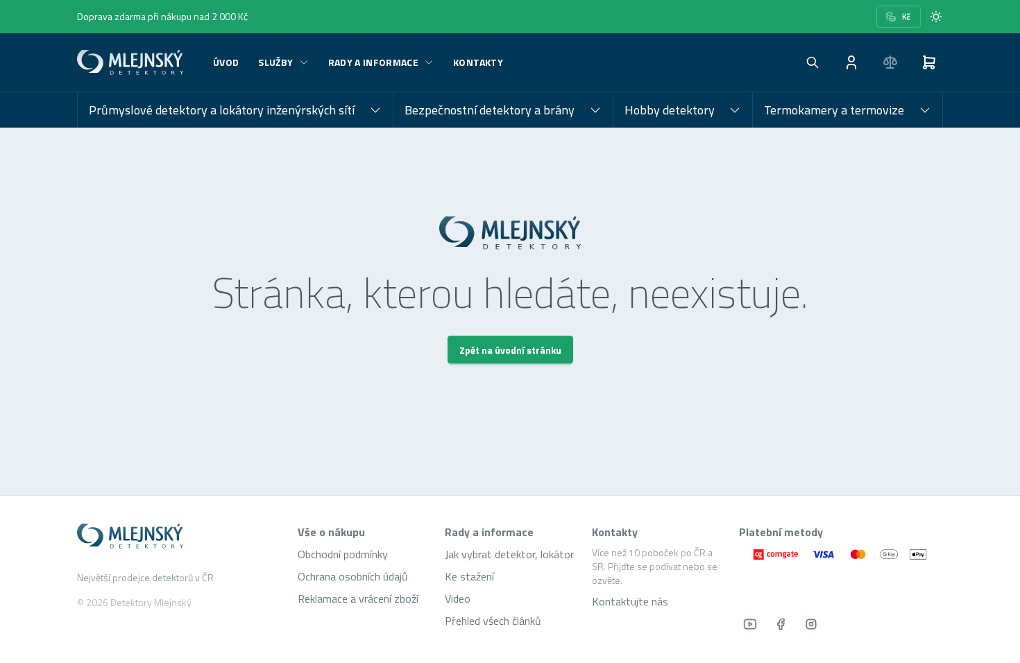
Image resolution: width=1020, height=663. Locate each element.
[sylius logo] (132, 62)
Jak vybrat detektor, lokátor (509, 554)
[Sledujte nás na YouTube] (750, 624)
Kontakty (478, 62)
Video (457, 598)
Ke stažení (469, 576)
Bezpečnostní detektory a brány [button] (490, 110)
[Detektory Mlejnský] (179, 536)
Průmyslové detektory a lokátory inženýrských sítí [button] (222, 110)
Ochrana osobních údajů (353, 576)
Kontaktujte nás (630, 601)
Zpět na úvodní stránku (510, 350)
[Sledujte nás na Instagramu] (811, 624)
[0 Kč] (929, 62)
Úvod (226, 62)
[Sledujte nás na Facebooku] (781, 624)
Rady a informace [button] (373, 62)
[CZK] (898, 17)
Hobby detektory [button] (669, 110)
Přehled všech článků (493, 620)
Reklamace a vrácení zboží (358, 598)
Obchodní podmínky (343, 554)
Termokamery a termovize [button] (834, 110)
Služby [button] (275, 62)
